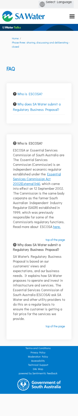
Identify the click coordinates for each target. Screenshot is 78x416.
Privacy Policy (38, 352)
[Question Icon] (14, 94)
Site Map (38, 369)
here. (57, 226)
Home (15, 38)
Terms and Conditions (37, 348)
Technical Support (38, 364)
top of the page (55, 240)
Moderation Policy (38, 356)
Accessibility (38, 360)
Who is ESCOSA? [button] (29, 94)
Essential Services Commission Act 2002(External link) (37, 179)
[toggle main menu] (72, 16)
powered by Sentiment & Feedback (38, 373)
